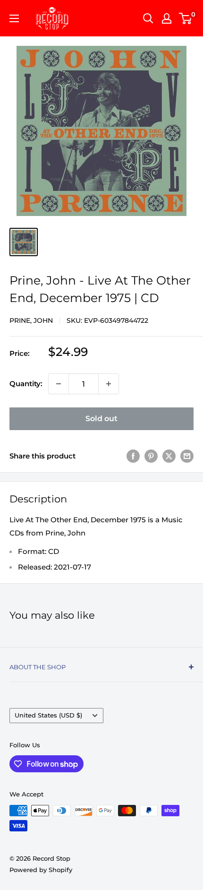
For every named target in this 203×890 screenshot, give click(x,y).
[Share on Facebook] (133, 456)
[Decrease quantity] (58, 384)
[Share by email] (187, 456)
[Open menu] (14, 18)
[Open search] (148, 18)
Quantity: (25, 383)
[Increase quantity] (108, 384)
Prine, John (31, 320)
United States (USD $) (48, 715)
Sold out (101, 418)
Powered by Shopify (40, 869)
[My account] (166, 18)
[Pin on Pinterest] (151, 456)
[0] (186, 18)
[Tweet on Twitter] (169, 456)
